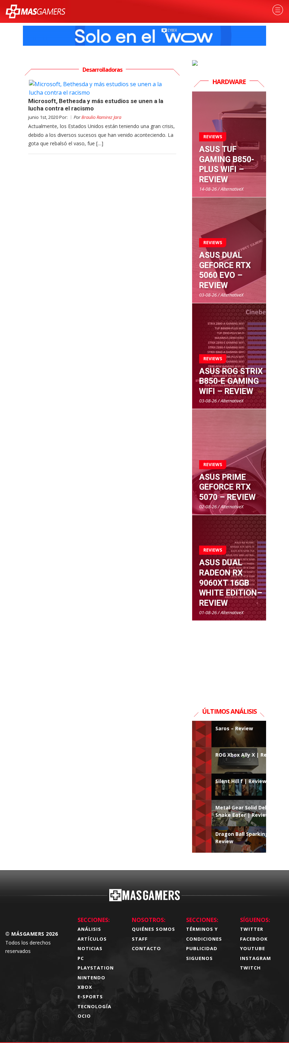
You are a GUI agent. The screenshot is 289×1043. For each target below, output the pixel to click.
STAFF (140, 939)
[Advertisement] (229, 656)
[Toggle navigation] (277, 9)
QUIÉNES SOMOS (153, 929)
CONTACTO (146, 948)
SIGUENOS (199, 958)
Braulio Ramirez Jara (101, 117)
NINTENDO (91, 977)
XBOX (85, 987)
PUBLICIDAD (201, 948)
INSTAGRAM (255, 958)
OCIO (84, 1016)
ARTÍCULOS (92, 939)
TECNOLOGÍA (94, 1006)
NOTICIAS (90, 948)
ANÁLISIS (89, 929)
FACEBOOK (254, 939)
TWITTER (251, 929)
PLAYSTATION (96, 968)
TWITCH (250, 968)
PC (81, 958)
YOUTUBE (252, 948)
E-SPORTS (90, 996)
